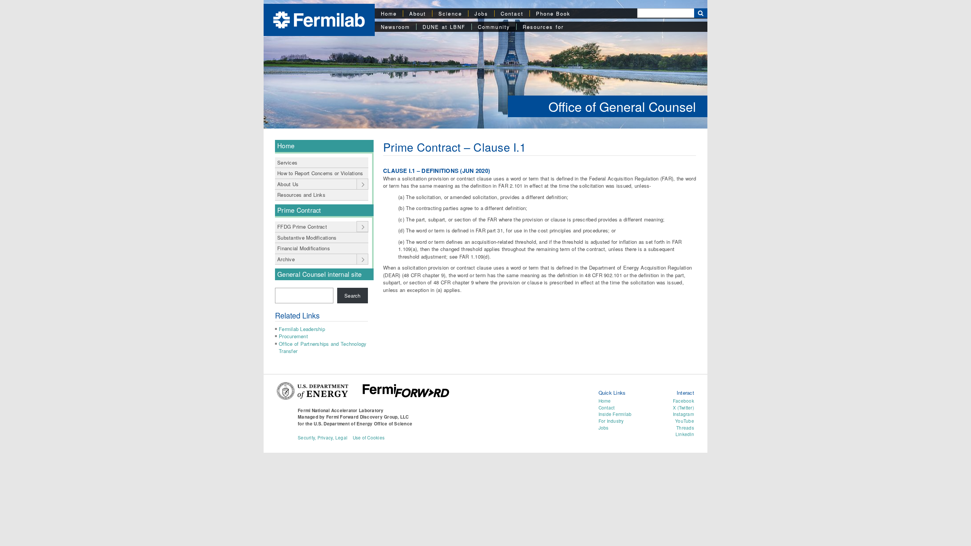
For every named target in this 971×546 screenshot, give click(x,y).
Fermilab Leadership (302, 329)
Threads (685, 428)
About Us (288, 184)
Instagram (683, 414)
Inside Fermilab (615, 414)
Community (494, 27)
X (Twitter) (683, 408)
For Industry (611, 421)
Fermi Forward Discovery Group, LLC (367, 417)
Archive (286, 259)
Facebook (683, 401)
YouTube (684, 421)
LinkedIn (685, 434)
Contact (512, 13)
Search (352, 295)
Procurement (293, 336)
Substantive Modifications (307, 237)
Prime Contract (299, 210)
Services (287, 162)
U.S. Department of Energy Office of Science (363, 423)
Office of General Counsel (622, 106)
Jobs (481, 13)
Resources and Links (301, 194)
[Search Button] (700, 13)
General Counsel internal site (319, 274)
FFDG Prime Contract (302, 226)
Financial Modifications (303, 248)
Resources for (543, 27)
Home (389, 13)
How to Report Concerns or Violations (320, 173)
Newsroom (395, 27)
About (417, 13)
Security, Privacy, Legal (322, 438)
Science (450, 13)
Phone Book (553, 13)
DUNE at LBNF (444, 27)
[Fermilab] (319, 19)
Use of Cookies (369, 438)
